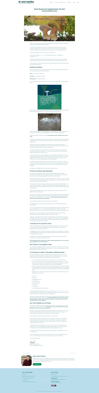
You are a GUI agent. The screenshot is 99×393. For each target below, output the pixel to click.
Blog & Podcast (62, 2)
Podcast (36, 56)
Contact (73, 2)
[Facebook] (52, 385)
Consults (56, 2)
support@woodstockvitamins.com (58, 379)
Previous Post (26, 353)
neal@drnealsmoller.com (56, 382)
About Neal (69, 2)
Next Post (73, 353)
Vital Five (51, 2)
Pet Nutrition (41, 208)
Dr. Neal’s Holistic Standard (27, 378)
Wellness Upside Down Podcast (28, 381)
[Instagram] (55, 385)
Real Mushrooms (42, 55)
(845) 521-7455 (54, 374)
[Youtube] (53, 385)
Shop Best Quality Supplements (28, 376)
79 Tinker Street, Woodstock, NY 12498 (59, 376)
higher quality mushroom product (62, 291)
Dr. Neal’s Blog (25, 379)
